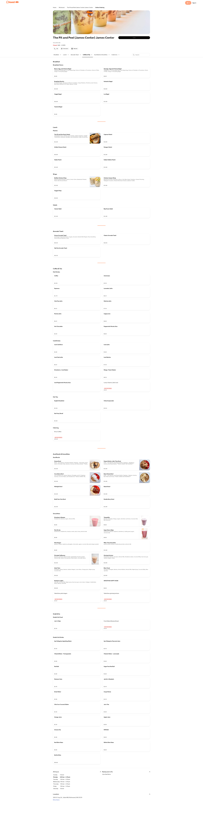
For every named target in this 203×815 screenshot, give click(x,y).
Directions (56, 800)
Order (134, 37)
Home (54, 7)
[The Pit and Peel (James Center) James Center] (12, 2)
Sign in (194, 3)
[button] (58, 55)
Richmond (61, 7)
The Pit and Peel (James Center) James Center (80, 7)
